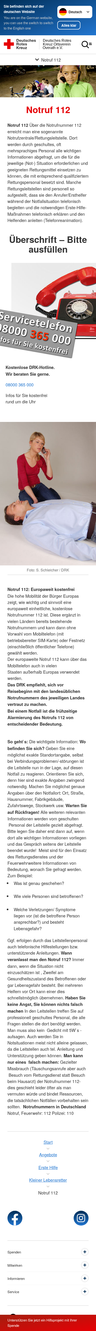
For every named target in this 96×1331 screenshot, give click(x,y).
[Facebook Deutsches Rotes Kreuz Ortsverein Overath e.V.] (14, 1218)
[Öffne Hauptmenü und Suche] (86, 44)
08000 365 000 (20, 385)
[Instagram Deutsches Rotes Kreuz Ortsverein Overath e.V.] (81, 1218)
